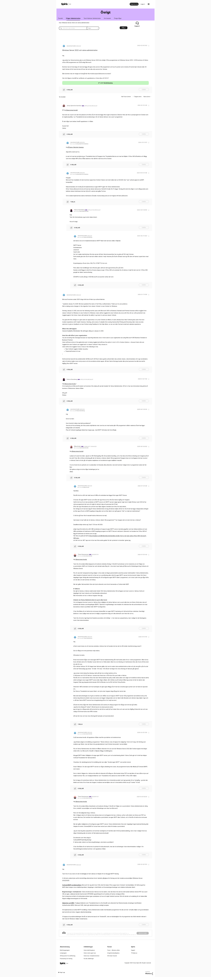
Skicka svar (143, 933)
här (101, 595)
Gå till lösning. (108, 83)
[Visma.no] (66, 4)
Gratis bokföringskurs (89, 950)
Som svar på (79, 143)
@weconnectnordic (72, 110)
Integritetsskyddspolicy (113, 953)
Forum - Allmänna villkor (113, 950)
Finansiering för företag (66, 958)
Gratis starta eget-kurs (90, 953)
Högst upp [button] (62, 972)
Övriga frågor (117, 18)
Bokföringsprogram (65, 950)
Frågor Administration (73, 18)
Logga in (143, 4)
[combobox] (78, 28)
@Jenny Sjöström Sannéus (76, 147)
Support (133, 950)
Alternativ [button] (123, 28)
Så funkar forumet (112, 955)
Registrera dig (134, 4)
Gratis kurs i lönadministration (91, 955)
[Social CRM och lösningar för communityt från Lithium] (149, 973)
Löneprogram (63, 953)
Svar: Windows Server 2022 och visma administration (74, 22)
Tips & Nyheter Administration (92, 18)
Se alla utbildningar (89, 958)
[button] (148, 45)
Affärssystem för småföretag (67, 955)
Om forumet (107, 18)
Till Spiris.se (134, 953)
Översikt (60, 18)
